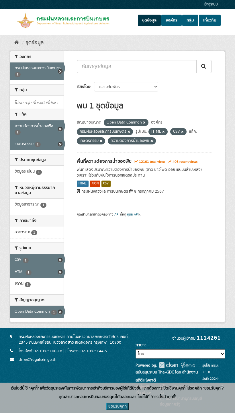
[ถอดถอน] (144, 122)
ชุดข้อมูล (149, 20)
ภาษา (140, 345)
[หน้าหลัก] (16, 42)
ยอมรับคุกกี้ (117, 406)
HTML (83, 183)
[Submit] (204, 66)
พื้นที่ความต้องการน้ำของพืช (104, 161)
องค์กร (171, 20)
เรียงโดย (83, 87)
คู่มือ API (133, 214)
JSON (95, 183)
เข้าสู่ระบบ (211, 4)
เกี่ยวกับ (209, 20)
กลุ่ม (190, 20)
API (116, 214)
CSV (106, 183)
